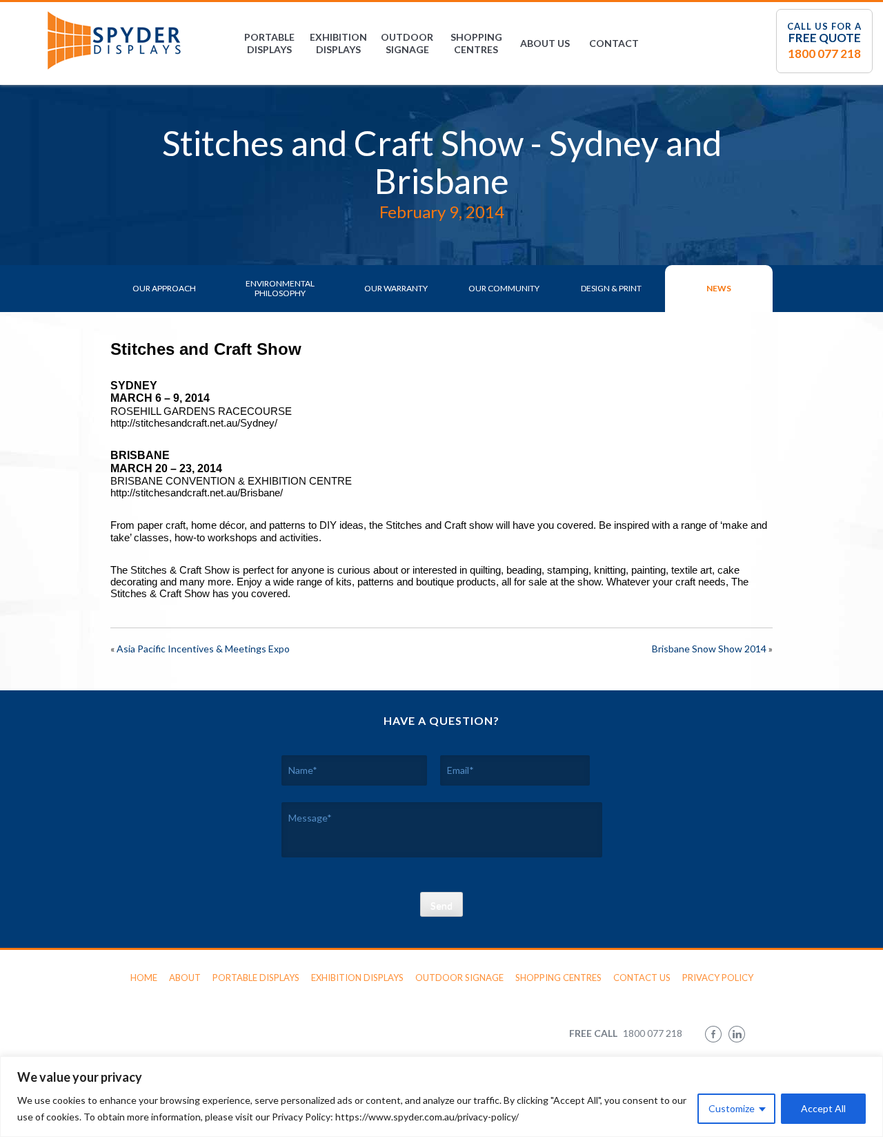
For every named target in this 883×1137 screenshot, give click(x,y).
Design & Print (611, 288)
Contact (614, 43)
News (718, 288)
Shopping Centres (476, 43)
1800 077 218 (824, 53)
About (185, 977)
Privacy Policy (717, 977)
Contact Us (642, 977)
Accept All (823, 1108)
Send (441, 905)
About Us (545, 43)
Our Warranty (396, 288)
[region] (441, 1096)
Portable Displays (269, 43)
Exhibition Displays (338, 43)
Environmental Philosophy (280, 288)
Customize (731, 1108)
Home (143, 977)
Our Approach (164, 288)
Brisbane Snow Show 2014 (709, 648)
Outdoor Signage (407, 43)
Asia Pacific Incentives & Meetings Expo (203, 648)
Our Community (503, 288)
